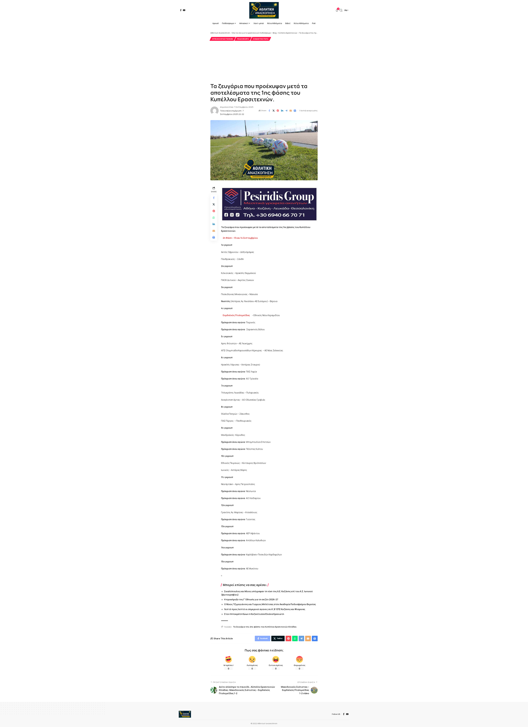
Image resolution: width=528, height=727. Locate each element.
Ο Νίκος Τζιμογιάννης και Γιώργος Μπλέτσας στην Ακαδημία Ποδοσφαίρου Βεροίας (270, 604)
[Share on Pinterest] (278, 110)
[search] (341, 10)
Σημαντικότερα (260, 39)
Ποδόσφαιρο (243, 39)
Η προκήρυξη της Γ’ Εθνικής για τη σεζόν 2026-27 (251, 599)
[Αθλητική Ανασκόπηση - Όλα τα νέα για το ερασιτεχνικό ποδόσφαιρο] (264, 10)
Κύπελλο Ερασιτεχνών (222, 39)
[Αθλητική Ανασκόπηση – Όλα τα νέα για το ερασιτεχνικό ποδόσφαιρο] (185, 714)
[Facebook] (180, 10)
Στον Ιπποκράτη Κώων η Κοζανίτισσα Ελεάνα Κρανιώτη (254, 614)
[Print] (295, 110)
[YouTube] (184, 10)
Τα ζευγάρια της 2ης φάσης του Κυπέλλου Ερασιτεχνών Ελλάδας (265, 626)
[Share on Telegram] (286, 110)
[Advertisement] (264, 61)
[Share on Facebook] (269, 110)
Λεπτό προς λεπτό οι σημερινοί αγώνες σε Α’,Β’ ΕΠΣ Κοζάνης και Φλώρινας (264, 609)
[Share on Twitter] (273, 110)
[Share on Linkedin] (282, 110)
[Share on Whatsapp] (213, 217)
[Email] (290, 110)
